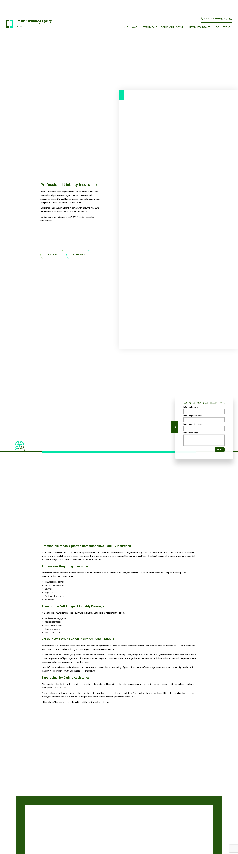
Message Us (79, 254)
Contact (226, 27)
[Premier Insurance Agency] (9, 23)
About (134, 27)
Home (125, 27)
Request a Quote (150, 27)
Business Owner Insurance (172, 27)
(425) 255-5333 (225, 19)
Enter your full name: (190, 407)
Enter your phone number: (192, 415)
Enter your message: (190, 433)
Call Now (52, 254)
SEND (219, 449)
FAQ (217, 27)
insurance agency (122, 646)
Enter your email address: (192, 424)
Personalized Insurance (199, 27)
